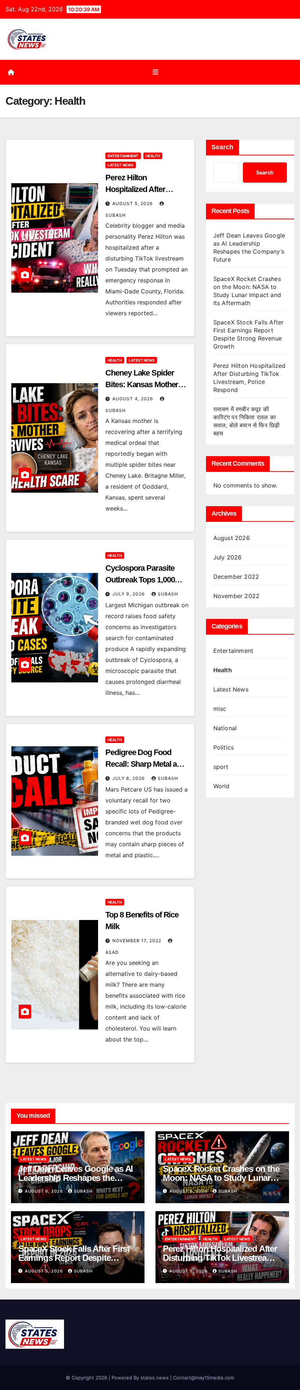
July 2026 (227, 557)
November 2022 (236, 596)
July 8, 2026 (129, 778)
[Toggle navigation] (155, 72)
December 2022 (236, 576)
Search (222, 147)
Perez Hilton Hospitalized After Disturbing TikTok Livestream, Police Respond (220, 1258)
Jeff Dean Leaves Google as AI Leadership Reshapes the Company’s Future (75, 1178)
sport (221, 766)
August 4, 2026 (133, 398)
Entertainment (123, 156)
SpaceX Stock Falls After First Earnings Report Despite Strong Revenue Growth (74, 1258)
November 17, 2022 (137, 940)
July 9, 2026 (129, 594)
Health (153, 156)
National (225, 728)
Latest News (121, 165)
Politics (223, 747)
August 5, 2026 (133, 203)
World (221, 786)
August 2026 (231, 538)
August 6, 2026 (44, 1191)
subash (168, 594)
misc (219, 708)
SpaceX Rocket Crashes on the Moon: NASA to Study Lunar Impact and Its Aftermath (221, 1178)
